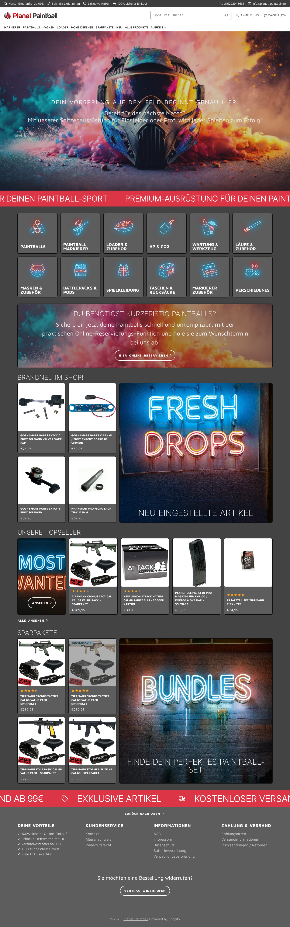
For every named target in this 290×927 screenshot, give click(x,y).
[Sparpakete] (196, 711)
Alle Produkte (136, 27)
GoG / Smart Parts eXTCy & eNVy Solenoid (41, 489)
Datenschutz (164, 845)
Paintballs (31, 27)
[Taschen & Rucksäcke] (166, 277)
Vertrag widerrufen (145, 890)
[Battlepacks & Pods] (80, 277)
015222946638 (234, 3)
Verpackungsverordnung (174, 856)
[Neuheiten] (196, 452)
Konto (247, 15)
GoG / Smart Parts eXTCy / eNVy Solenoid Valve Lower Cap (41, 418)
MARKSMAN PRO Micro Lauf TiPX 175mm (92, 489)
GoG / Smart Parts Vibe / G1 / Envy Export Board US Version (92, 418)
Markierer (12, 27)
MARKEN (157, 27)
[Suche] (226, 15)
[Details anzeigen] (145, 336)
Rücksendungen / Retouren (244, 845)
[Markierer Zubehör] (209, 277)
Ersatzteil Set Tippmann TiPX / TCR (248, 576)
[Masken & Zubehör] (37, 277)
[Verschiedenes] (252, 277)
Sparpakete (105, 27)
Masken (48, 27)
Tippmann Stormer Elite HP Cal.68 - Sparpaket (92, 750)
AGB (157, 833)
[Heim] (30, 15)
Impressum (162, 839)
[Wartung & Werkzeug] (209, 233)
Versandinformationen (240, 839)
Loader (62, 27)
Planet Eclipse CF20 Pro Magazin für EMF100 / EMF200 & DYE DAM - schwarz (197, 576)
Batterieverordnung (169, 850)
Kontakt (92, 833)
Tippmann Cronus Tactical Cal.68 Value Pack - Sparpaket (93, 576)
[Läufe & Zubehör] (252, 233)
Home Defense (82, 27)
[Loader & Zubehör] (123, 233)
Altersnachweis (98, 839)
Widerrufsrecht (98, 845)
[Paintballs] (37, 233)
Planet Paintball (136, 919)
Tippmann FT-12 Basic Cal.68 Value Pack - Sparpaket (41, 750)
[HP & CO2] (166, 233)
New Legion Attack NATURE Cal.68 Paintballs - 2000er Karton (145, 576)
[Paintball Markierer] (80, 233)
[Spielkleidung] (123, 277)
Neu (119, 27)
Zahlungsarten (233, 833)
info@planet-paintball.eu (269, 3)
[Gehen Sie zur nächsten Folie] (271, 576)
